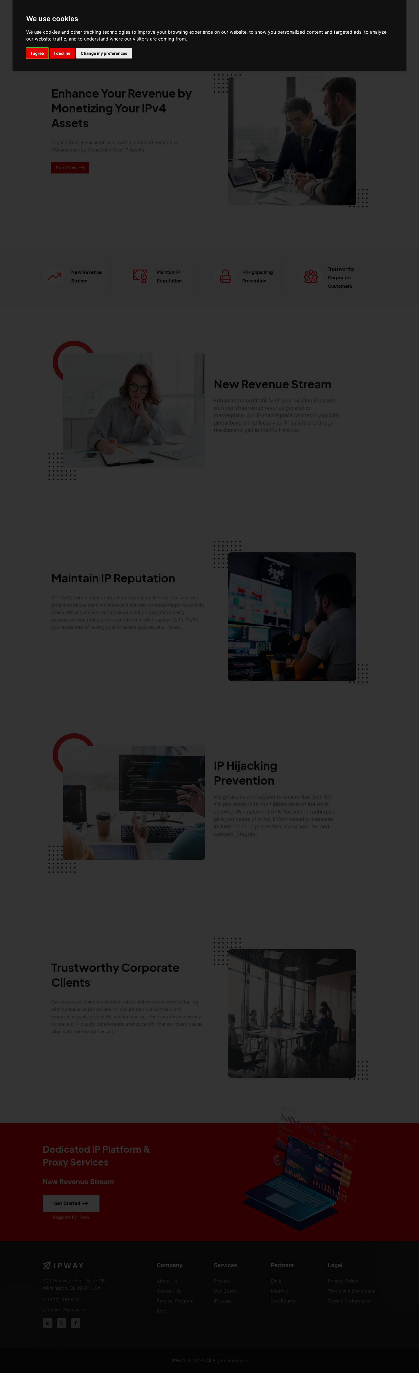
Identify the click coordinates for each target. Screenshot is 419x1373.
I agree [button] (37, 53)
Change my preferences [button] (104, 53)
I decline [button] (62, 53)
